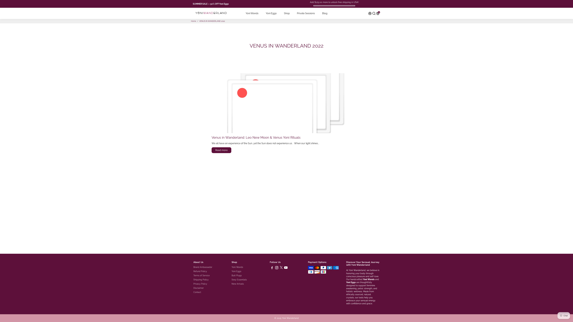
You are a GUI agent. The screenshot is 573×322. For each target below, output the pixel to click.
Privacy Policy (200, 284)
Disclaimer (198, 288)
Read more (221, 150)
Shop (287, 13)
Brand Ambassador (202, 267)
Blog (324, 13)
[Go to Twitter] (281, 268)
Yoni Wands (252, 13)
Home (193, 21)
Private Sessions (306, 13)
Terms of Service (201, 275)
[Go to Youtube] (286, 268)
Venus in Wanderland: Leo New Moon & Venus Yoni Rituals (256, 137)
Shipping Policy (201, 279)
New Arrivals (238, 284)
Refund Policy (200, 271)
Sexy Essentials (239, 279)
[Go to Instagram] (277, 268)
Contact (197, 292)
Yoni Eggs (271, 13)
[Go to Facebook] (272, 268)
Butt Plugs (237, 275)
